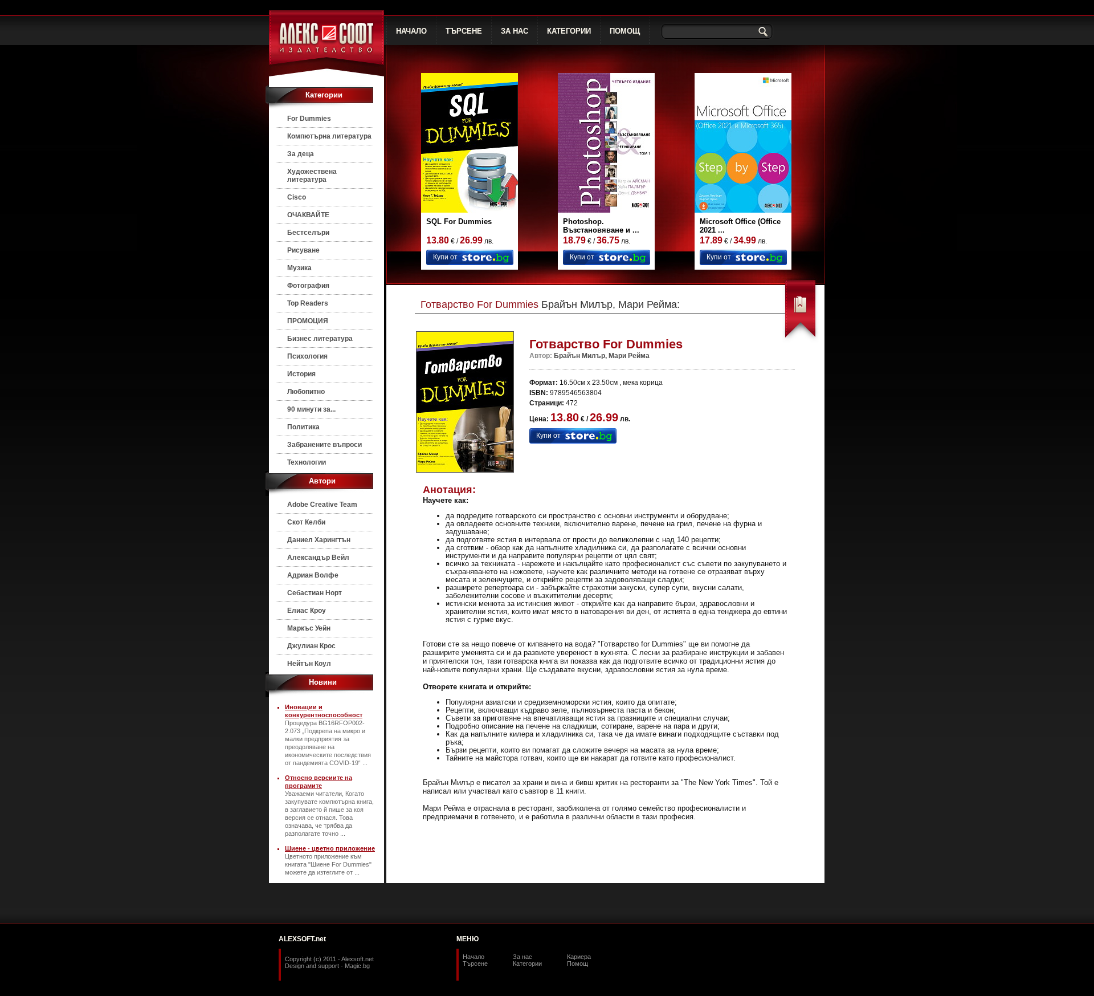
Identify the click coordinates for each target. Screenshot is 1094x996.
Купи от (445, 257)
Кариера (579, 956)
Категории (527, 963)
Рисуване (303, 250)
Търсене (475, 963)
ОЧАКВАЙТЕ (308, 215)
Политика (303, 427)
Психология (307, 356)
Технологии (306, 462)
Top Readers (307, 303)
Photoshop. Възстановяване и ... (601, 225)
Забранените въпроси (324, 445)
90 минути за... (311, 409)
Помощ (577, 963)
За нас (522, 956)
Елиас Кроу (306, 611)
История (301, 374)
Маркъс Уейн (308, 628)
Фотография (308, 286)
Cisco (296, 197)
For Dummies (309, 119)
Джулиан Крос (311, 646)
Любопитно (306, 392)
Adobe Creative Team (322, 505)
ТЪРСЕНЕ (464, 31)
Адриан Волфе (312, 575)
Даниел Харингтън (318, 540)
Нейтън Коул (309, 664)
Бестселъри (308, 233)
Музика (299, 268)
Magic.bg (357, 965)
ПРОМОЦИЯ (307, 321)
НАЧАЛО (411, 31)
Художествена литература (312, 176)
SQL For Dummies (459, 221)
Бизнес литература (320, 339)
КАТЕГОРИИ (569, 31)
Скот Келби (306, 522)
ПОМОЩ (625, 31)
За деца (300, 154)
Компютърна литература (329, 136)
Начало (473, 956)
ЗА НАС (514, 31)
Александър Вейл (318, 558)
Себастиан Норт (314, 593)
